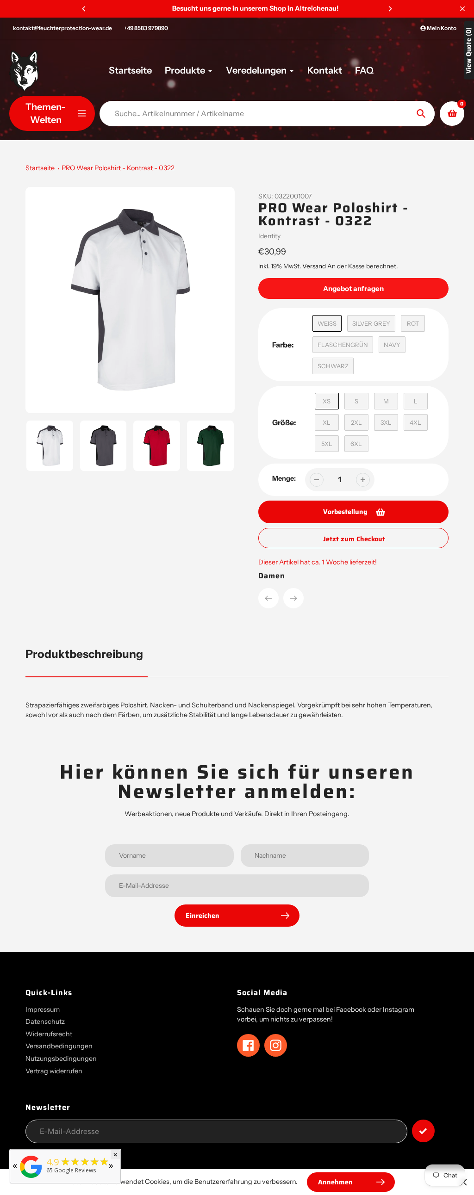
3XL (386, 422)
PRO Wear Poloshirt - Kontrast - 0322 (118, 168)
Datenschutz (45, 1021)
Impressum (42, 1009)
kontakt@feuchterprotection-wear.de (62, 28)
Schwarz (333, 366)
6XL (356, 443)
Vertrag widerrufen (53, 1071)
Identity (269, 236)
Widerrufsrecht (48, 1034)
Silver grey (371, 323)
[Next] (389, 8)
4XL (415, 422)
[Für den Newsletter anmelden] (423, 1131)
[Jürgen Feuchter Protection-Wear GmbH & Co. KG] (31, 1178)
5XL (326, 443)
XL (327, 422)
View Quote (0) (469, 50)
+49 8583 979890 (146, 28)
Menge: (284, 478)
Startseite (40, 168)
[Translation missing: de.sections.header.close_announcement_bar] (462, 8)
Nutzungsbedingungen (61, 1058)
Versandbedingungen (59, 1046)
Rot (413, 323)
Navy (392, 344)
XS (327, 401)
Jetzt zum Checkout (354, 539)
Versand (314, 266)
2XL (356, 422)
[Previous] (84, 8)
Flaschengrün (343, 344)
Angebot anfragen (353, 288)
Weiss (327, 323)
